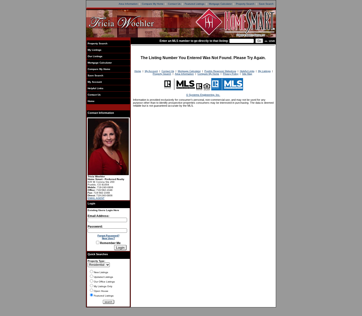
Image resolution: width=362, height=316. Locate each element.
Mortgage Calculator (220, 3)
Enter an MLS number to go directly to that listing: (194, 41)
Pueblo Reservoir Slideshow (220, 71)
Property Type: (96, 261)
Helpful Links (95, 88)
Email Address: (98, 216)
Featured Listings (194, 3)
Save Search (266, 3)
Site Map (247, 73)
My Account (95, 82)
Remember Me (110, 243)
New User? (108, 238)
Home (91, 101)
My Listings (94, 50)
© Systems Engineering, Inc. (203, 94)
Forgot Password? (108, 235)
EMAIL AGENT (96, 198)
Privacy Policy (230, 73)
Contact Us (174, 3)
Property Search (245, 3)
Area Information (128, 3)
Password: (95, 226)
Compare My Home (153, 3)
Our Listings (95, 56)
